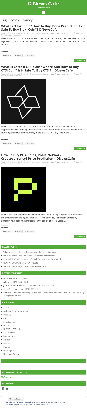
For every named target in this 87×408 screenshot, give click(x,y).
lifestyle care (9, 336)
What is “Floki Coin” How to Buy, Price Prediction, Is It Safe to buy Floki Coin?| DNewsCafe (43, 28)
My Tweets (6, 377)
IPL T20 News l (9, 332)
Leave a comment (15, 35)
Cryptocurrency (48, 33)
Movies (6, 339)
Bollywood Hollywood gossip (15, 311)
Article (6, 307)
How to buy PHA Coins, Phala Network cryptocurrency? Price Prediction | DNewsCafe (38, 157)
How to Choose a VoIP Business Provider (36, 285)
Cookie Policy (46, 404)
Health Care (8, 325)
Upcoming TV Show (11, 354)
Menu (43, 12)
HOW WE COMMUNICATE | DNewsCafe (20, 262)
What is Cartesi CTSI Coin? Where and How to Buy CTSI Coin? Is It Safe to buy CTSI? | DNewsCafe (40, 68)
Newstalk (17, 33)
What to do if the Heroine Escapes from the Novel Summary (29, 252)
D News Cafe (43, 3)
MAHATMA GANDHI (20, 278)
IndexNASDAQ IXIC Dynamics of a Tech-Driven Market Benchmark (32, 259)
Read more (80, 60)
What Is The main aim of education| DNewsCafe (24, 266)
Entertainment (9, 322)
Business (7, 314)
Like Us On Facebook (13, 361)
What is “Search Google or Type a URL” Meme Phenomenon (29, 255)
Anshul (5, 33)
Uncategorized (9, 350)
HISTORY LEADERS (11, 329)
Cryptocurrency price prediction (67, 33)
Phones (6, 347)
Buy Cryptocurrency (34, 33)
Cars (5, 318)
